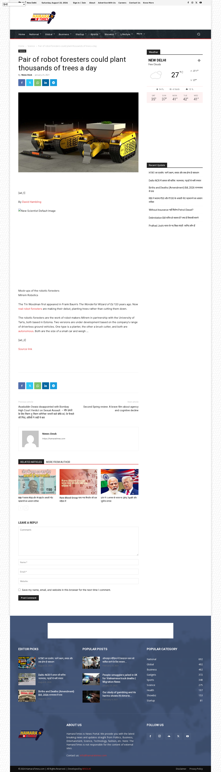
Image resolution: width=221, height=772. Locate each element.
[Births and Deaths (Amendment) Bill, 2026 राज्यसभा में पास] (27, 696)
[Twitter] (196, 3)
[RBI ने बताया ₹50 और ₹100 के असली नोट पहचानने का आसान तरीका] (37, 482)
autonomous (25, 331)
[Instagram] (192, 3)
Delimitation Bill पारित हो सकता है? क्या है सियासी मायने (174, 217)
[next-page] (26, 508)
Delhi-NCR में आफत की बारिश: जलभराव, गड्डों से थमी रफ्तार (175, 180)
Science (31, 46)
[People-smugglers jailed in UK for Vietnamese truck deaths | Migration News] (91, 679)
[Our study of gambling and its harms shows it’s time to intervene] (91, 697)
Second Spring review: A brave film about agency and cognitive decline (110, 408)
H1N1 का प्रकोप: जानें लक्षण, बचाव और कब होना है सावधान (174, 172)
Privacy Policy (196, 768)
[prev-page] (20, 508)
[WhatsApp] (37, 82)
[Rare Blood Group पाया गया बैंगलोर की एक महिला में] (78, 482)
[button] (199, 34)
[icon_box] (149, 3)
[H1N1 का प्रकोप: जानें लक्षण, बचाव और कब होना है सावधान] (27, 663)
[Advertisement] (139, 17)
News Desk (26, 74)
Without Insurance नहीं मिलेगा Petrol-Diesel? (171, 209)
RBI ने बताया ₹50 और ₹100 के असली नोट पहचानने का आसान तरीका (175, 200)
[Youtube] (201, 3)
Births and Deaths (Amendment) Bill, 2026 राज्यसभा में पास (176, 189)
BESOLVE (86, 768)
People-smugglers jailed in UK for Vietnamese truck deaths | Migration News (120, 678)
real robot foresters (30, 308)
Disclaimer (181, 768)
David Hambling (31, 201)
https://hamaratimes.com (53, 438)
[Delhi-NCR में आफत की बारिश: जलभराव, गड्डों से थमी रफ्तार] (27, 679)
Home (21, 46)
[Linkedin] (45, 82)
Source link (25, 349)
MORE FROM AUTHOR (58, 462)
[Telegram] (53, 82)
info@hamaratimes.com (93, 755)
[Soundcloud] (168, 736)
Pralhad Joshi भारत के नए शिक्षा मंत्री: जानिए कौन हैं (172, 225)
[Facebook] (188, 3)
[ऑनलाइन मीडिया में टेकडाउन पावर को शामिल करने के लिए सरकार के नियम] (91, 663)
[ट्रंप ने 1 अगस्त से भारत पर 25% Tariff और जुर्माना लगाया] (119, 482)
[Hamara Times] (43, 17)
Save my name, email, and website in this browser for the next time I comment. (66, 589)
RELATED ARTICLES (31, 462)
